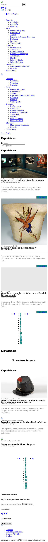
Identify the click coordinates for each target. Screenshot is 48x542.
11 (21, 335)
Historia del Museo (17, 52)
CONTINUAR (27, 504)
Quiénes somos (15, 47)
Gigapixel (13, 26)
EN (10, 10)
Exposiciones (15, 33)
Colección (9, 20)
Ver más (42, 197)
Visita (8, 28)
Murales (13, 58)
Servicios (13, 41)
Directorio (9, 530)
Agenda (13, 35)
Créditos (9, 536)
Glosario (13, 68)
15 (21, 343)
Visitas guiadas (15, 43)
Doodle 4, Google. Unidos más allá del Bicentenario (23, 294)
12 (21, 337)
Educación (9, 64)
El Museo (9, 45)
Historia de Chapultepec (19, 54)
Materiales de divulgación (19, 66)
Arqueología (14, 56)
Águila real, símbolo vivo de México (22, 180)
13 (21, 339)
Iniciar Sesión (12, 14)
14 (21, 341)
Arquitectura (14, 49)
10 (21, 333)
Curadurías (14, 22)
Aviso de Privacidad (13, 534)
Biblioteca (14, 39)
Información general (17, 31)
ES (4, 10)
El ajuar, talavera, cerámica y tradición (18, 248)
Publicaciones (11, 71)
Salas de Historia (16, 60)
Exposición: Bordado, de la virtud (22, 37)
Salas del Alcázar (16, 62)
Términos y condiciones (14, 532)
